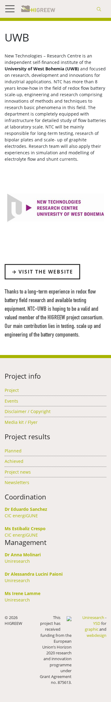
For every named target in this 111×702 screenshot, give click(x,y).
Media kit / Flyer (21, 422)
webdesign (96, 635)
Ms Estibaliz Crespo (25, 528)
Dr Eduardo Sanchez (26, 509)
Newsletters (17, 482)
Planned (13, 451)
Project (12, 390)
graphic (91, 629)
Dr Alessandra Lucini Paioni (34, 574)
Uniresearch (17, 561)
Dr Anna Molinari (23, 555)
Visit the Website (45, 271)
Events (11, 401)
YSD (96, 623)
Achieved (14, 461)
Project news (18, 472)
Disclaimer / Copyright (28, 411)
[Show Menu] (12, 9)
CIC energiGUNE (21, 516)
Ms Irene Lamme (22, 593)
